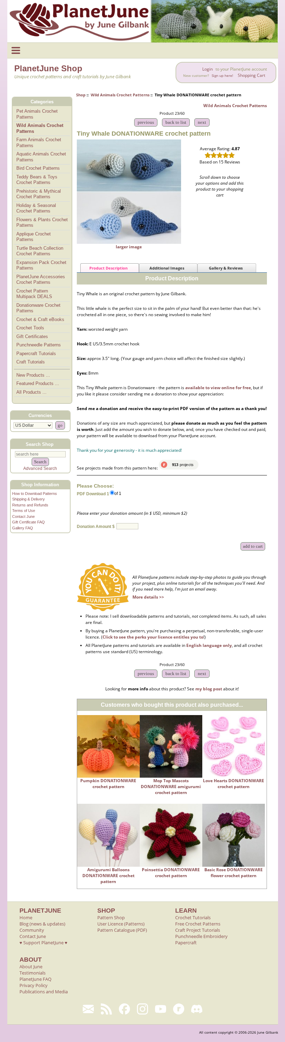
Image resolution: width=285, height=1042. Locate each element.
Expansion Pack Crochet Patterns (41, 265)
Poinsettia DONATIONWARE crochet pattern (171, 873)
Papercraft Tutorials (36, 353)
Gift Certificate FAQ (28, 522)
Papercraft (186, 942)
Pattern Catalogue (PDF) (122, 930)
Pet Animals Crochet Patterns (37, 114)
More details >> (148, 597)
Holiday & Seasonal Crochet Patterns (36, 208)
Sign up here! (222, 75)
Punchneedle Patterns (38, 344)
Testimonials (32, 973)
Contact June (23, 516)
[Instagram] (142, 1009)
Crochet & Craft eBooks (40, 319)
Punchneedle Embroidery (201, 936)
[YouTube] (160, 1009)
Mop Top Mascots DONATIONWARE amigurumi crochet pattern (171, 786)
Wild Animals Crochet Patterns (120, 94)
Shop (81, 94)
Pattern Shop (111, 917)
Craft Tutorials (30, 361)
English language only (209, 645)
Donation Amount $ (96, 526)
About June (30, 966)
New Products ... (33, 375)
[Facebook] (124, 1009)
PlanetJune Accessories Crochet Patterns (40, 279)
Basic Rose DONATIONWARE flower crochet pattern (233, 873)
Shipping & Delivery (28, 499)
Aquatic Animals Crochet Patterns (41, 156)
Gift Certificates (32, 336)
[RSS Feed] (106, 1009)
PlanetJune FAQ (35, 979)
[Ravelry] (178, 1009)
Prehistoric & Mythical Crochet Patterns (38, 194)
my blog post (208, 689)
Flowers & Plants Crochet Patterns (42, 222)
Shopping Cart (251, 75)
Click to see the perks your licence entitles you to (153, 637)
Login (207, 69)
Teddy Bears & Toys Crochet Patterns (36, 179)
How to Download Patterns (34, 493)
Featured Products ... (37, 383)
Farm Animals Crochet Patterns (38, 142)
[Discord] (196, 1009)
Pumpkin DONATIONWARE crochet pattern (108, 783)
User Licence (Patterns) (121, 924)
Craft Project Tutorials (197, 930)
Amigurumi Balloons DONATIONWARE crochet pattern (108, 875)
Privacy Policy (33, 985)
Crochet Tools (30, 327)
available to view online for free (218, 388)
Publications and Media (43, 991)
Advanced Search (40, 468)
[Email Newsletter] (88, 1009)
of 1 (117, 493)
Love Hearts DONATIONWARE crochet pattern (233, 783)
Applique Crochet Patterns (33, 236)
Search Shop (40, 444)
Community (31, 930)
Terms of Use (23, 510)
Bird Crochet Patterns (38, 168)
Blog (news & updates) (42, 924)
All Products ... (31, 392)
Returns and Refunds (30, 505)
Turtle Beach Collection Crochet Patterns (39, 251)
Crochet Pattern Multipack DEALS (34, 293)
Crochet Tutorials (193, 917)
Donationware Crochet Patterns (38, 308)
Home (25, 917)
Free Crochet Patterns (197, 924)
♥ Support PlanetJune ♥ (43, 942)
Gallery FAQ (22, 528)
